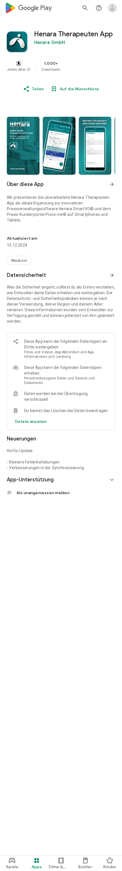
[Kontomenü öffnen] (112, 8)
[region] (61, 66)
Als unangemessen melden (38, 492)
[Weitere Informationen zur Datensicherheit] (31, 421)
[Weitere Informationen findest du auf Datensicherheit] (112, 275)
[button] (28, 70)
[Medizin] (19, 260)
